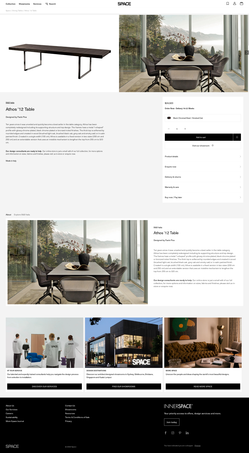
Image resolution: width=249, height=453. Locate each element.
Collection (10, 3)
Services (37, 3)
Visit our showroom (201, 145)
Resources (70, 413)
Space (8, 10)
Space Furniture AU (124, 3)
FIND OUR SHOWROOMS (123, 386)
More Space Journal (15, 421)
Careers (9, 413)
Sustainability (12, 417)
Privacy (68, 421)
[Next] (247, 52)
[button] (227, 4)
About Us (10, 405)
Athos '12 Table (30, 10)
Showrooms (24, 3)
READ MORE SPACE (203, 386)
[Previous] (2, 52)
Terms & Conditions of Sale (77, 417)
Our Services (11, 409)
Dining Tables (17, 10)
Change (198, 445)
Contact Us (70, 405)
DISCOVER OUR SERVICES (44, 386)
